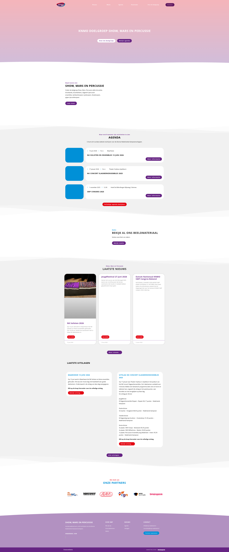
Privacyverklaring (68, 549)
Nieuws (94, 4)
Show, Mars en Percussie (79, 522)
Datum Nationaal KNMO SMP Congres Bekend (148, 277)
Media (108, 4)
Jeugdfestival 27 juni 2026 (114, 276)
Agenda (121, 4)
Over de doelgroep (153, 4)
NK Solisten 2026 (75, 323)
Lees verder (71, 337)
